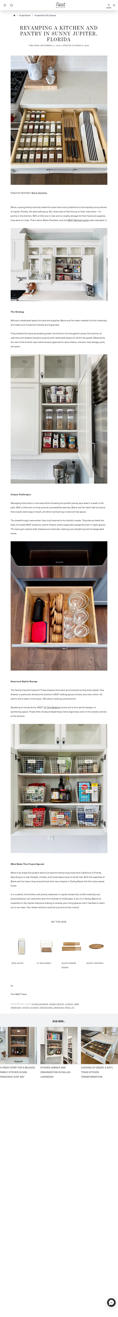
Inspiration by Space (45, 15)
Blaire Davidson (39, 192)
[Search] (11, 5)
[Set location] (108, 5)
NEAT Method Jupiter (78, 220)
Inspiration (25, 15)
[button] (111, 1302)
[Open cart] (114, 5)
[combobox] (11, 5)
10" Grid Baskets (51, 707)
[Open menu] (5, 5)
